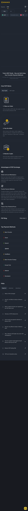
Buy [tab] (4, 11)
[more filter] (25, 11)
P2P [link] (8, 7)
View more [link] (22, 218)
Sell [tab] (11, 11)
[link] (14, 232)
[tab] (3, 7)
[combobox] (5, 15)
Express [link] (3, 7)
